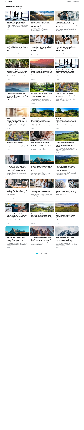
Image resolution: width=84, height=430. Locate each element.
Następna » (45, 253)
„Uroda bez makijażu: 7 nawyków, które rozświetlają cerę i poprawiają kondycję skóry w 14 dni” (65, 95)
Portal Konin (8, 1)
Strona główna (76, 1)
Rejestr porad (69, 1)
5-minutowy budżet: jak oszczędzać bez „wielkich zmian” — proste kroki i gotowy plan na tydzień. (40, 191)
